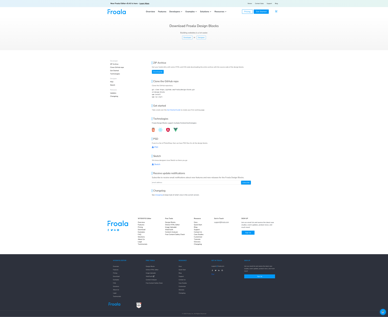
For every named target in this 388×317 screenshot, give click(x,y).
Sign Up (259, 276)
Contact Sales (259, 3)
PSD (111, 82)
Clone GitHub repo (117, 67)
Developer (187, 37)
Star (212, 274)
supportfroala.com (217, 266)
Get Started (114, 70)
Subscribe (246, 182)
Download (157, 72)
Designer (201, 37)
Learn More (144, 3)
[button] (176, 11)
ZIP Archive (114, 64)
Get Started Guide (173, 110)
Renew (250, 3)
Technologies (115, 74)
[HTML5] (153, 130)
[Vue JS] (175, 130)
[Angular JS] (168, 130)
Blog (276, 3)
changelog (159, 195)
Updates (113, 93)
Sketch (112, 85)
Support (269, 3)
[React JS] (160, 130)
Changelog (114, 96)
